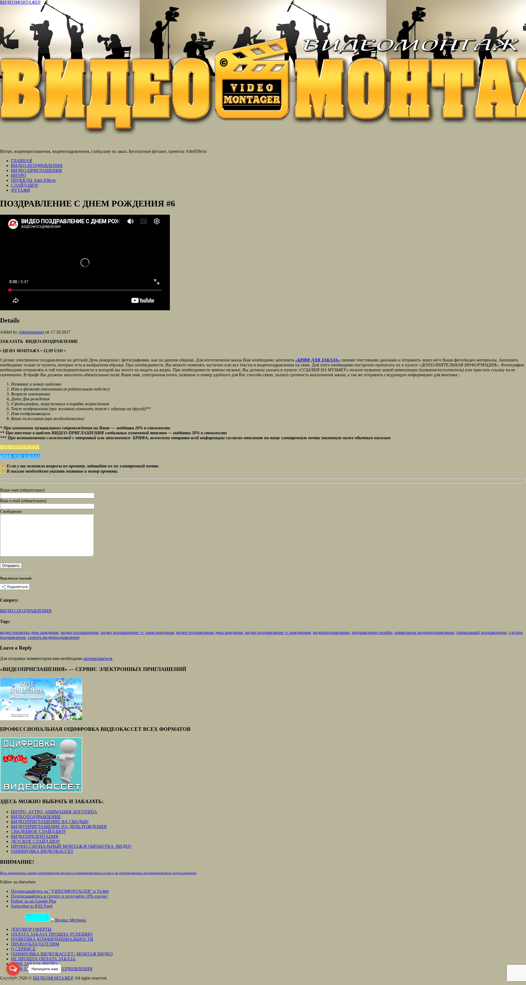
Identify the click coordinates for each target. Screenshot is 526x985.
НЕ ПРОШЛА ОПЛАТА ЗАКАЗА (43, 959)
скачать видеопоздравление (53, 637)
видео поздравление (80, 632)
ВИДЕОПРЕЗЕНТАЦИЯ (34, 836)
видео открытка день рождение (29, 632)
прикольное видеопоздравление (424, 632)
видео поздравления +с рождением (278, 632)
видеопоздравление (331, 632)
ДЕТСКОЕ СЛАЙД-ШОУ (35, 841)
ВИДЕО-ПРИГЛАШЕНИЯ (36, 170)
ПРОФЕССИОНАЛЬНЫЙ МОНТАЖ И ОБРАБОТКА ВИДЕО (71, 846)
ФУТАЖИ (20, 190)
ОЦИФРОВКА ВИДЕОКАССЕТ (42, 851)
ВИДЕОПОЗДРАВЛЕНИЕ (36, 816)
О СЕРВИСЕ (23, 949)
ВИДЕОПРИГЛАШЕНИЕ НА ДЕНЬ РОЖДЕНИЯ (59, 826)
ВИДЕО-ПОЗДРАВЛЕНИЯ (36, 165)
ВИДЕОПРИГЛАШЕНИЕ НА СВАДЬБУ (50, 821)
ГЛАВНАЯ (21, 160)
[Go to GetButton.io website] (13, 979)
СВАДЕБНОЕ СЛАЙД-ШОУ (38, 831)
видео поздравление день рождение (209, 632)
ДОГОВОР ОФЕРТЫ (31, 929)
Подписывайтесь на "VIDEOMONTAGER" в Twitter (60, 891)
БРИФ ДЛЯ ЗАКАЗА (20, 456)
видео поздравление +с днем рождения (137, 632)
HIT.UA (30, 915)
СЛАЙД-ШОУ (24, 185)
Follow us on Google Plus (33, 901)
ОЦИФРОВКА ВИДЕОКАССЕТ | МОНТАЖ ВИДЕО (62, 954)
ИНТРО (18, 175)
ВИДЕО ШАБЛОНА (19, 447)
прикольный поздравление (481, 632)
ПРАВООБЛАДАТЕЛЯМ (35, 944)
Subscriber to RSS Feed (31, 906)
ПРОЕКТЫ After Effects (33, 180)
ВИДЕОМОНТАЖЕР (20, 2)
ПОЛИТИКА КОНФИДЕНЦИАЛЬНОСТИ (52, 939)
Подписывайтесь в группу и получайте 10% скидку (59, 896)
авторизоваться (98, 658)
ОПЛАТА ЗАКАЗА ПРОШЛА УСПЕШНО (52, 934)
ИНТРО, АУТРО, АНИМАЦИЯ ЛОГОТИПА (54, 811)
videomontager (31, 332)
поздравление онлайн (372, 632)
